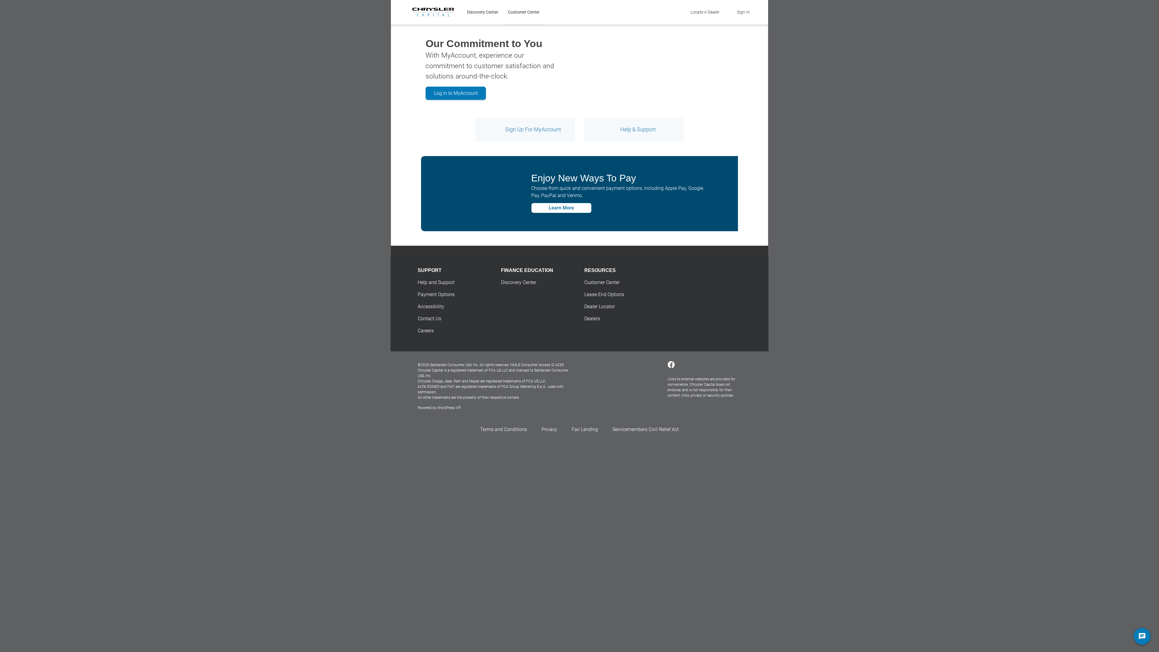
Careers (426, 331)
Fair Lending (585, 429)
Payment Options (436, 294)
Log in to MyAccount (456, 93)
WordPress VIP (449, 408)
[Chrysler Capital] (433, 12)
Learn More (561, 208)
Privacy (549, 429)
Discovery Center (482, 12)
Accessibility (431, 306)
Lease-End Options (604, 294)
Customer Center (524, 12)
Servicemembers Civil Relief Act (645, 429)
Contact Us (429, 318)
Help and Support (436, 282)
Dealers (592, 318)
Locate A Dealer (705, 12)
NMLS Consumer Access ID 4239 (537, 365)
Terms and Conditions (503, 429)
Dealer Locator (599, 306)
